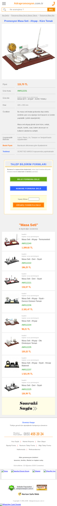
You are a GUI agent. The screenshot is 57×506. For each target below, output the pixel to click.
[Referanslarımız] (28, 474)
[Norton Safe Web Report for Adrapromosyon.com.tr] (28, 496)
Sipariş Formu (11, 445)
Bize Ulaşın (42, 441)
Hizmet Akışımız (28, 441)
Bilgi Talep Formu (45, 445)
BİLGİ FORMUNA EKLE (28, 179)
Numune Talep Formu (27, 445)
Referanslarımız (34, 449)
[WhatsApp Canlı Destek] (10, 504)
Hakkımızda (21, 449)
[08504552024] (28, 435)
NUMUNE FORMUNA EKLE (28, 189)
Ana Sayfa (5, 15)
